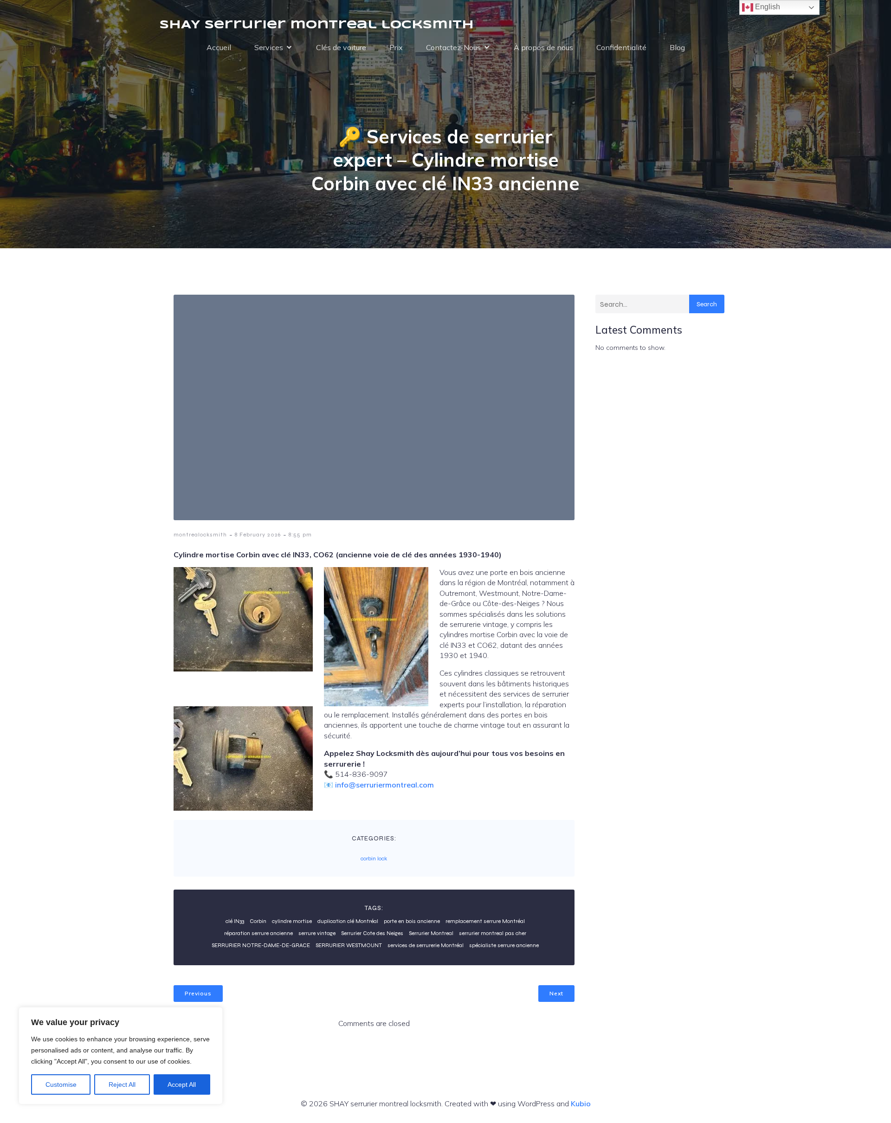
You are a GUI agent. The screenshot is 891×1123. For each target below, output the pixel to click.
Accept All (182, 1084)
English (766, 7)
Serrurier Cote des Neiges (372, 933)
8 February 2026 (258, 534)
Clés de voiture (341, 47)
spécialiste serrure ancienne (504, 945)
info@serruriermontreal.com (384, 784)
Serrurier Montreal (431, 933)
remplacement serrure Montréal (485, 921)
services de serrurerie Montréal (425, 945)
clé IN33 (235, 921)
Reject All (122, 1084)
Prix (396, 47)
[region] (121, 1055)
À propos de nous (543, 47)
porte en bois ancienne (412, 921)
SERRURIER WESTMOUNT (349, 945)
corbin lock (374, 858)
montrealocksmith (200, 534)
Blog (677, 47)
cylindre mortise (292, 921)
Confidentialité (621, 47)
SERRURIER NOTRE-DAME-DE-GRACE (261, 945)
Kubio (581, 1103)
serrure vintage (317, 933)
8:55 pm (300, 534)
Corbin (258, 921)
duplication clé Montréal (347, 921)
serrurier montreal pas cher (492, 933)
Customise (61, 1084)
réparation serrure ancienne (258, 933)
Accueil (219, 47)
